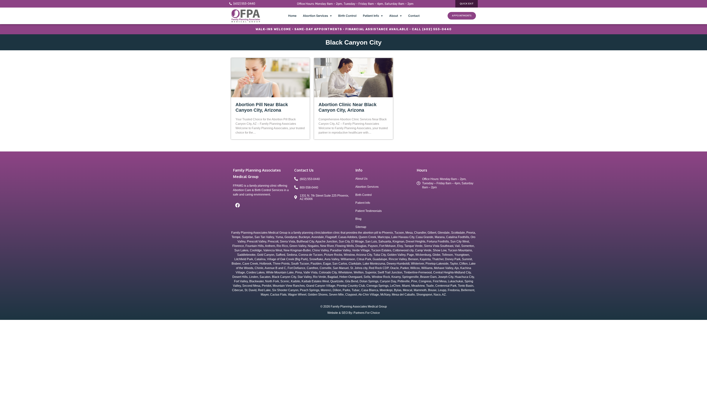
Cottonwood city (403, 250)
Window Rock (381, 276)
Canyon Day (388, 281)
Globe (436, 254)
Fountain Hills (254, 245)
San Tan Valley (264, 237)
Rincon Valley (398, 259)
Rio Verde (319, 276)
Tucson (399, 232)
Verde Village (361, 250)
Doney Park (452, 259)
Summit (467, 259)
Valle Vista (310, 272)
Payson (373, 245)
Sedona (292, 254)
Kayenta (425, 259)
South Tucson (300, 263)
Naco (437, 294)
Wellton (359, 272)
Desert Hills (240, 276)
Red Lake (264, 290)
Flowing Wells (344, 245)
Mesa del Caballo (403, 294)
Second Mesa (251, 285)
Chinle (259, 268)
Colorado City (328, 272)
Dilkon (337, 290)
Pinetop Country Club (351, 285)
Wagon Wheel (297, 294)
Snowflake (316, 259)
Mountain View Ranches (289, 285)
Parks (346, 290)
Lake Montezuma (374, 263)
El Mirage (357, 241)
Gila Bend (351, 281)
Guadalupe (380, 259)
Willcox (415, 268)
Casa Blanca (369, 290)
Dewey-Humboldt (398, 263)
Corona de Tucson (310, 254)
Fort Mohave (387, 245)
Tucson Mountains (460, 250)
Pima (298, 272)
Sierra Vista (287, 241)
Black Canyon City (284, 276)
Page (410, 254)
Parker (404, 268)
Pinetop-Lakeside (437, 263)
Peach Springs (309, 290)
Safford (280, 254)
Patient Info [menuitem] (371, 16)
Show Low (439, 250)
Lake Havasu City (402, 237)
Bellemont (467, 290)
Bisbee (236, 263)
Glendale (444, 232)
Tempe (236, 237)
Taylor (454, 263)
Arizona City (364, 254)
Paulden (316, 263)
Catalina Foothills (457, 237)
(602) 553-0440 (437, 29)
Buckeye (304, 237)
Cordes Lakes (255, 272)
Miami (406, 285)
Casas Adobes (347, 237)
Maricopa (384, 237)
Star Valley (305, 276)
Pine (414, 281)
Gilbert (432, 232)
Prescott (273, 241)
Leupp (442, 290)
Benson (413, 259)
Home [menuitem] (292, 16)
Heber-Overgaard (350, 276)
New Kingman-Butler (297, 250)
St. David (250, 290)
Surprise (247, 237)
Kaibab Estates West (315, 281)
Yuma (279, 237)
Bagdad (333, 276)
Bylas (397, 290)
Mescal (407, 290)
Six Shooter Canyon (285, 290)
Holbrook (265, 263)
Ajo (456, 268)
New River (327, 245)
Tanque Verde (413, 245)
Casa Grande (424, 237)
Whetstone (345, 272)
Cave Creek (250, 263)
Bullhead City (305, 241)
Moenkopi (386, 290)
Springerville (410, 276)
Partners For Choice (367, 312)
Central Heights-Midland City (452, 272)
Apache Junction (326, 241)
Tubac (356, 290)
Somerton (467, 245)
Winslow (349, 254)
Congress (425, 281)
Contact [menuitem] (414, 16)
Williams (426, 268)
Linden (253, 276)
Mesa (409, 232)
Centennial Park (445, 285)
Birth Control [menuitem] (347, 16)
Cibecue (237, 290)
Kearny (396, 276)
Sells (367, 276)
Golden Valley (396, 254)
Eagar (327, 263)
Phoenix (387, 232)
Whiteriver (417, 263)
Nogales (313, 245)
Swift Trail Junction (390, 272)
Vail (457, 245)
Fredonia (454, 290)
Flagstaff (331, 237)
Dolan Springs (369, 281)
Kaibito (295, 281)
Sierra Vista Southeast (438, 245)
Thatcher (438, 259)
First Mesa (439, 281)
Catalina (259, 259)
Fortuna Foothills (438, 241)
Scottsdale (458, 232)
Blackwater (256, 281)
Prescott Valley (256, 241)
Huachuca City (464, 276)
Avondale (317, 237)
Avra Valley (331, 259)
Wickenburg (423, 254)
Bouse (432, 290)
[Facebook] (237, 205)
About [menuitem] (393, 16)
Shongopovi (424, 294)
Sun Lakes (241, 250)
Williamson (348, 259)
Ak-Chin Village (368, 294)
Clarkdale (355, 263)
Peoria (470, 232)
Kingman (398, 241)
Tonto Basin (465, 285)
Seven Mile (336, 294)
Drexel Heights (415, 241)
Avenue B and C (275, 268)
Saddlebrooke (246, 254)
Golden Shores (318, 294)
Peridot (266, 285)
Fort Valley (241, 281)
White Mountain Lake (280, 272)
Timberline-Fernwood (418, 272)
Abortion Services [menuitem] (315, 16)
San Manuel (341, 268)
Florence (238, 245)
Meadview (418, 285)
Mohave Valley (443, 268)
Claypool (351, 294)
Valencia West (272, 250)
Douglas (360, 245)
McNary (385, 294)
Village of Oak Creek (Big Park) (287, 259)
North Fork (272, 281)
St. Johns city (358, 268)
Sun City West (459, 241)
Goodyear (290, 237)
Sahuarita (384, 241)
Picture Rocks (333, 254)
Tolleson (447, 254)
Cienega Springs (377, 285)
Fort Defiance (296, 268)
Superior (370, 272)
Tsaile (430, 285)
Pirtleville (404, 281)
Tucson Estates (381, 250)
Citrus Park (364, 259)
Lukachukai (455, 281)
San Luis (371, 241)
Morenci (326, 290)
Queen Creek (367, 237)
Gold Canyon (265, 254)
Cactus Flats (278, 294)
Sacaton (265, 276)
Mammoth (420, 290)
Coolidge (256, 250)
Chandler (420, 232)
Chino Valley (320, 250)
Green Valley (297, 245)
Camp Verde (423, 250)
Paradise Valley (340, 250)
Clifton (463, 263)
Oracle (394, 268)
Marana (440, 237)
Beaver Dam (428, 276)
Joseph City (445, 276)
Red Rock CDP (379, 268)
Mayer (265, 294)
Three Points (281, 263)
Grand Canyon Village (320, 285)
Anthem (270, 245)
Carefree (312, 268)
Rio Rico (282, 245)
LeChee (395, 285)
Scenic (284, 281)
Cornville (325, 268)
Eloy (400, 245)
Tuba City (379, 254)
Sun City (344, 241)
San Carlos (339, 263)
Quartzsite (337, 281)
